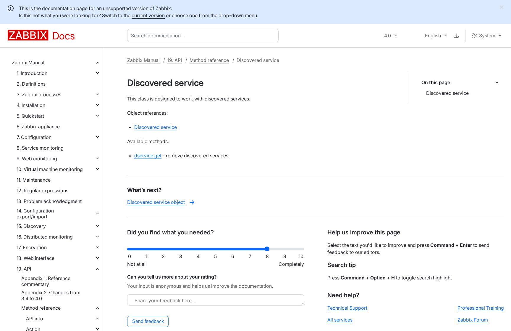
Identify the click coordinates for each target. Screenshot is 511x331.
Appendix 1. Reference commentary (45, 281)
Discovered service (447, 93)
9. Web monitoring (37, 158)
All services (339, 320)
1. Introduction (32, 73)
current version (148, 15)
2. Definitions (31, 84)
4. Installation (31, 105)
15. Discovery (31, 226)
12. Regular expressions (42, 191)
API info (34, 319)
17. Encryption (32, 247)
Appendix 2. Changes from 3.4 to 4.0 (50, 295)
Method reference (41, 308)
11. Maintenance (34, 180)
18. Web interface (35, 258)
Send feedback (148, 321)
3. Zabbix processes (39, 94)
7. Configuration (34, 137)
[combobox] (204, 35)
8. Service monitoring (40, 148)
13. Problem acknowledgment (49, 201)
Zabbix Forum (472, 320)
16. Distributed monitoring (45, 237)
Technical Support (347, 308)
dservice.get (147, 156)
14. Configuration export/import (35, 214)
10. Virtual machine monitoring (50, 169)
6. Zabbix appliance (38, 126)
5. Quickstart (30, 116)
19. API (24, 269)
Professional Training (480, 308)
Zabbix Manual (28, 62)
